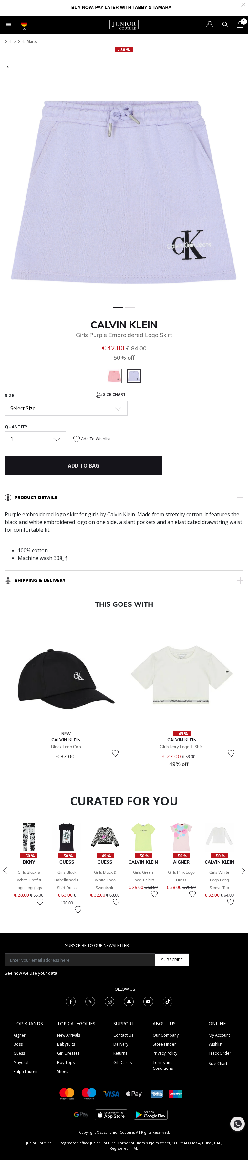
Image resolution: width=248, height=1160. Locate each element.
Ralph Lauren (25, 1071)
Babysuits (66, 1044)
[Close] (243, 4)
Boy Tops (66, 1062)
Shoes (62, 1071)
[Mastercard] (67, 1093)
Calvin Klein (124, 325)
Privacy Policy (165, 1053)
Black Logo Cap (66, 746)
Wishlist (215, 1044)
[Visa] (111, 1093)
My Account (219, 1035)
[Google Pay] (81, 1114)
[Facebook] (71, 1000)
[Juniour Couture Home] (124, 24)
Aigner (20, 1035)
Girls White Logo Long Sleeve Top (219, 880)
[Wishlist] (115, 753)
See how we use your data (31, 973)
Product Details (36, 497)
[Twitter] (90, 1000)
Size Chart (114, 394)
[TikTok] (167, 1000)
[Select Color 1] (117, 377)
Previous (5, 870)
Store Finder (164, 1044)
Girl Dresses (68, 1053)
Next (243, 870)
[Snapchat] (129, 1000)
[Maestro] (89, 1093)
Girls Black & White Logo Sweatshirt (105, 880)
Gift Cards (122, 1062)
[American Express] (157, 1093)
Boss (18, 1044)
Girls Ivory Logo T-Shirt (182, 746)
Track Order (220, 1053)
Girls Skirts (27, 41)
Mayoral (21, 1062)
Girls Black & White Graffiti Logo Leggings (29, 880)
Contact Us (123, 1035)
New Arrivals (68, 1035)
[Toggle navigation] (8, 24)
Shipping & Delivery (40, 580)
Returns (120, 1053)
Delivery (120, 1044)
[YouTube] (148, 1000)
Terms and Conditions (163, 1065)
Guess (19, 1053)
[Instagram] (109, 1000)
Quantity (16, 427)
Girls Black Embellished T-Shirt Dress (67, 880)
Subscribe (172, 959)
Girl (8, 41)
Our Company (166, 1035)
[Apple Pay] (134, 1093)
